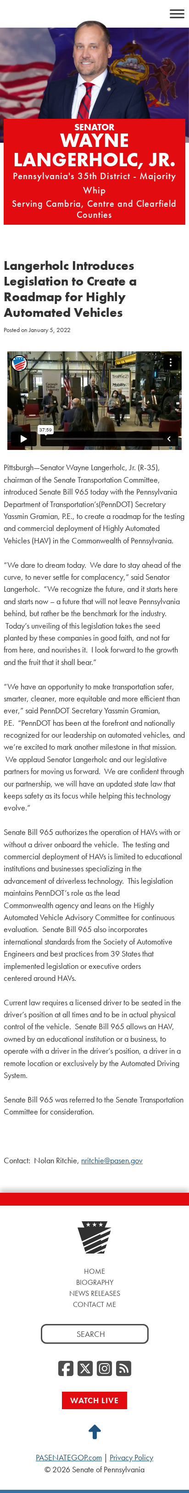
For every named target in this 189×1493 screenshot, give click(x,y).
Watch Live (94, 1400)
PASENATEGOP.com (69, 1457)
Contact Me (94, 1304)
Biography (94, 1282)
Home (94, 1271)
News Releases (94, 1293)
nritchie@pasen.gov (112, 1160)
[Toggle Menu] (177, 13)
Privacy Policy (131, 1457)
